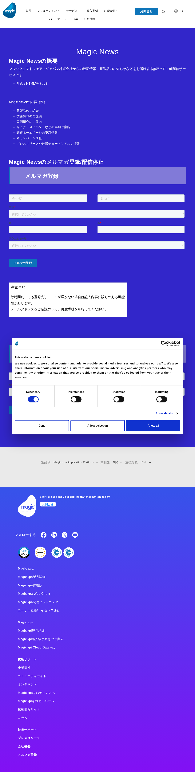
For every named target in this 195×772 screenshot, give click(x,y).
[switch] (76, 399)
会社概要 (24, 746)
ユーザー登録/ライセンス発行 (39, 610)
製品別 (46, 462)
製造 (116, 462)
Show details (164, 413)
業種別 (105, 462)
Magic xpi (25, 622)
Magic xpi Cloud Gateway (36, 647)
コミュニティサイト (32, 676)
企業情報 (24, 667)
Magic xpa (26, 568)
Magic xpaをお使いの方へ (36, 692)
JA (182, 11)
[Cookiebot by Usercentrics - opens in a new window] (163, 343)
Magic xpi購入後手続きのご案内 (41, 639)
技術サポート (27, 659)
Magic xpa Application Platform (74, 462)
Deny (41, 425)
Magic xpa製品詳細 (32, 577)
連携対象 (131, 462)
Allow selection (97, 425)
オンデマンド (27, 684)
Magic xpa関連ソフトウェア (38, 602)
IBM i (144, 462)
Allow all (153, 425)
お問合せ (146, 11)
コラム (22, 717)
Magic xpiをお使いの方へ (36, 701)
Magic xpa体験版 (30, 585)
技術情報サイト (29, 709)
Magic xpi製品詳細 (31, 630)
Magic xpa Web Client (34, 593)
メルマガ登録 (27, 754)
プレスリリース (29, 738)
